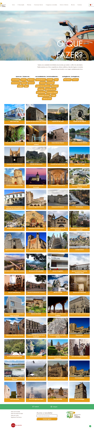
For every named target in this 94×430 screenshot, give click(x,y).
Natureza (31, 83)
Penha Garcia (41, 92)
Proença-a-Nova (52, 92)
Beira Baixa (67, 79)
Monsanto (55, 86)
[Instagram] (51, 407)
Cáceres (42, 83)
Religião (20, 86)
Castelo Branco (40, 79)
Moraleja (40, 89)
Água (26, 86)
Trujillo (53, 95)
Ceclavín (49, 79)
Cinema (23, 79)
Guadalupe (50, 83)
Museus (24, 83)
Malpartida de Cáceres (43, 86)
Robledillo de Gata (44, 95)
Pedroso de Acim (50, 89)
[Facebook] (33, 407)
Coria (56, 79)
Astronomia (15, 79)
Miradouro (31, 79)
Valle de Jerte (47, 98)
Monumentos (16, 83)
